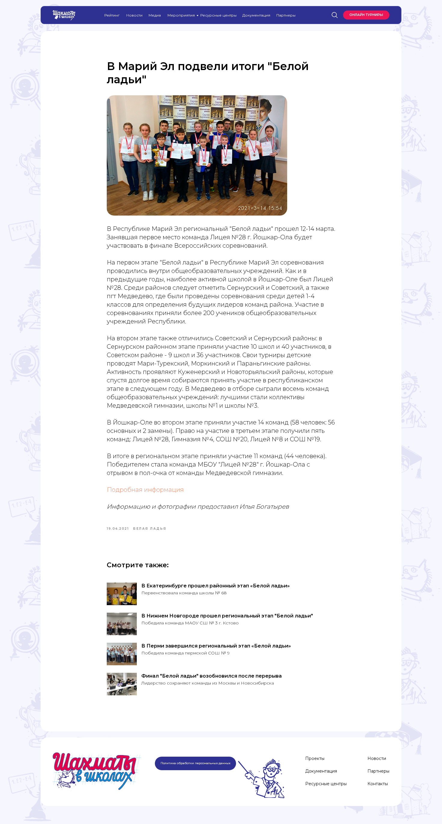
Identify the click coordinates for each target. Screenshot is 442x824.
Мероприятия (181, 15)
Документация (256, 15)
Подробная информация (145, 489)
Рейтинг (112, 15)
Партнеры (286, 15)
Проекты (314, 758)
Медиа (155, 15)
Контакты (377, 783)
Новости (134, 15)
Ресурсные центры (218, 15)
